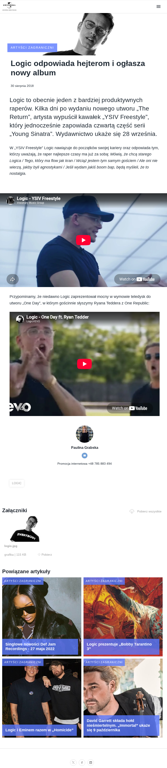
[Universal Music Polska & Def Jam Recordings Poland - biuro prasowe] (9, 10)
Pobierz (47, 554)
